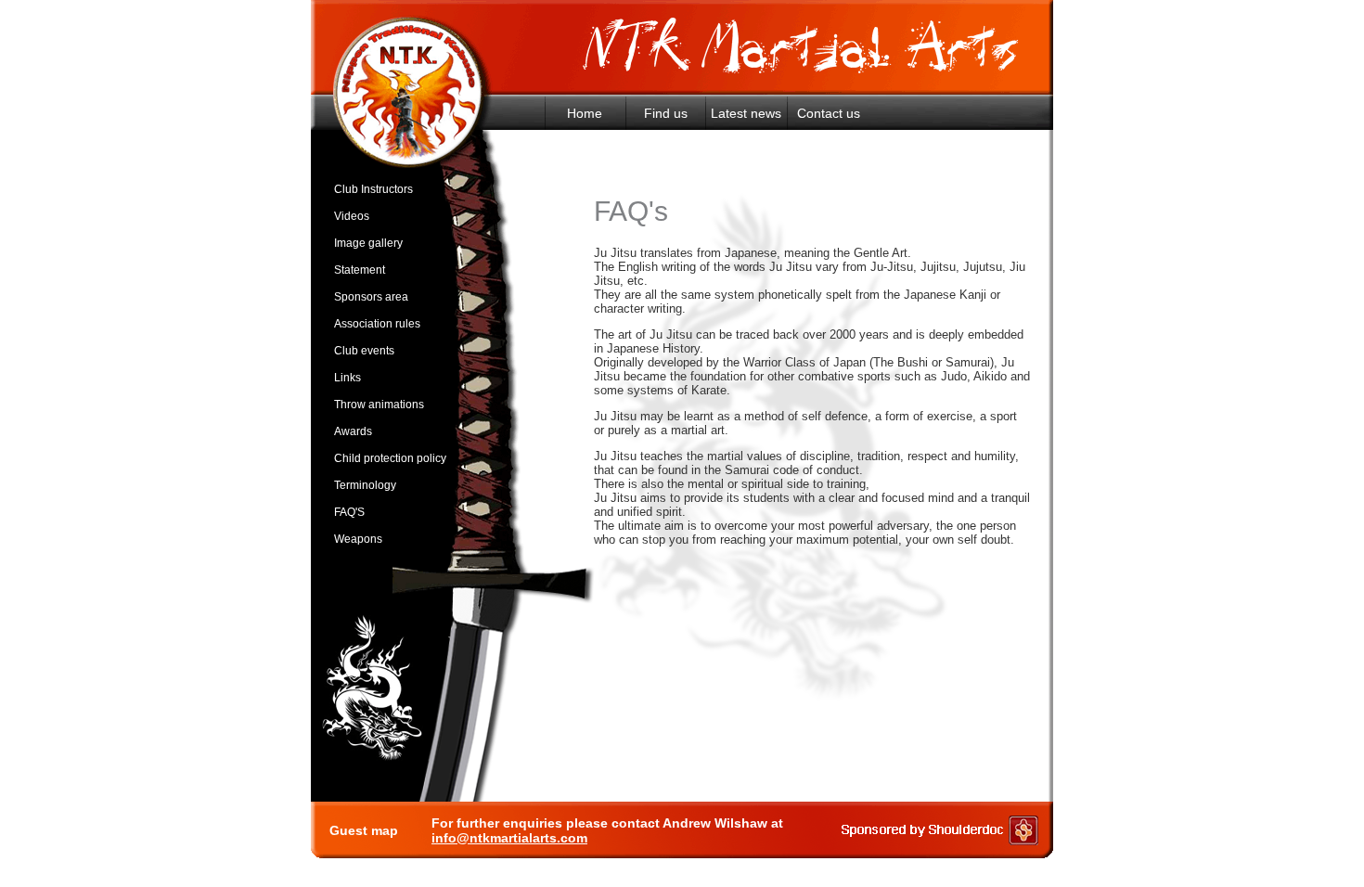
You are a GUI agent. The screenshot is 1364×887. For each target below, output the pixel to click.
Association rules (377, 323)
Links (347, 377)
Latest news (746, 113)
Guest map (363, 830)
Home (584, 113)
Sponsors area (371, 296)
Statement (359, 270)
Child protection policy (390, 458)
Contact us (828, 113)
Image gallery (368, 243)
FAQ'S (349, 512)
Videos (351, 216)
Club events (364, 350)
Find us (666, 113)
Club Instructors (373, 189)
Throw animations (379, 404)
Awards (353, 431)
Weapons (358, 539)
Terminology (365, 485)
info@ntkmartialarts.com (509, 837)
